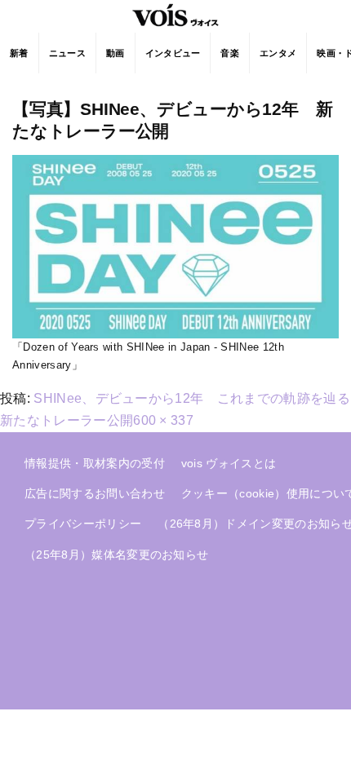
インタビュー (173, 53)
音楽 (229, 53)
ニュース (67, 53)
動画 (115, 53)
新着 (19, 53)
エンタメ (278, 53)
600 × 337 (163, 420)
